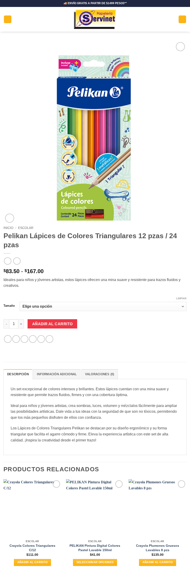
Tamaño (9, 305)
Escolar (25, 228)
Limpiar (181, 298)
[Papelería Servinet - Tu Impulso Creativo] (95, 19)
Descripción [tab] (18, 374)
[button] (7, 19)
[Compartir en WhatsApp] (8, 339)
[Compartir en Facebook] (16, 339)
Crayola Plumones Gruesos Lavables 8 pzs (157, 548)
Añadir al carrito (52, 324)
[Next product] (7, 261)
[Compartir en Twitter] (24, 339)
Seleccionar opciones (95, 562)
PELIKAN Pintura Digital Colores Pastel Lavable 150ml (95, 548)
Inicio (8, 228)
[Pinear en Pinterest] (41, 339)
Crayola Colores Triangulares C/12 (32, 548)
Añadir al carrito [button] (32, 562)
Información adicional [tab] (57, 374)
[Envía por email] (33, 339)
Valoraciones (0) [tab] (99, 374)
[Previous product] (16, 261)
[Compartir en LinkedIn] (49, 339)
